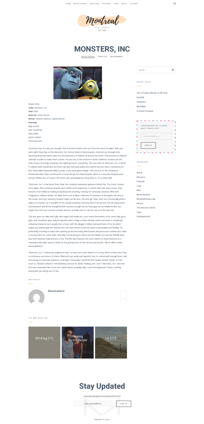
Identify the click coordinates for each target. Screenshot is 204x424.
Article (140, 172)
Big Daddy (141, 106)
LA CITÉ (110, 338)
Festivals (106, 4)
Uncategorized (143, 216)
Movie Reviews (80, 4)
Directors (94, 4)
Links (116, 4)
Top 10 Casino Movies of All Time (152, 93)
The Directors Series (146, 207)
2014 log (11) (44, 338)
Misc (139, 190)
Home (68, 4)
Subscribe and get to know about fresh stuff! (154, 127)
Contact (134, 4)
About (124, 4)
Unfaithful (141, 102)
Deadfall (140, 97)
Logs (139, 185)
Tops (139, 212)
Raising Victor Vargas (77, 338)
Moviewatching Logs (146, 199)
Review (140, 203)
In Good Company (145, 111)
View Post (44, 346)
